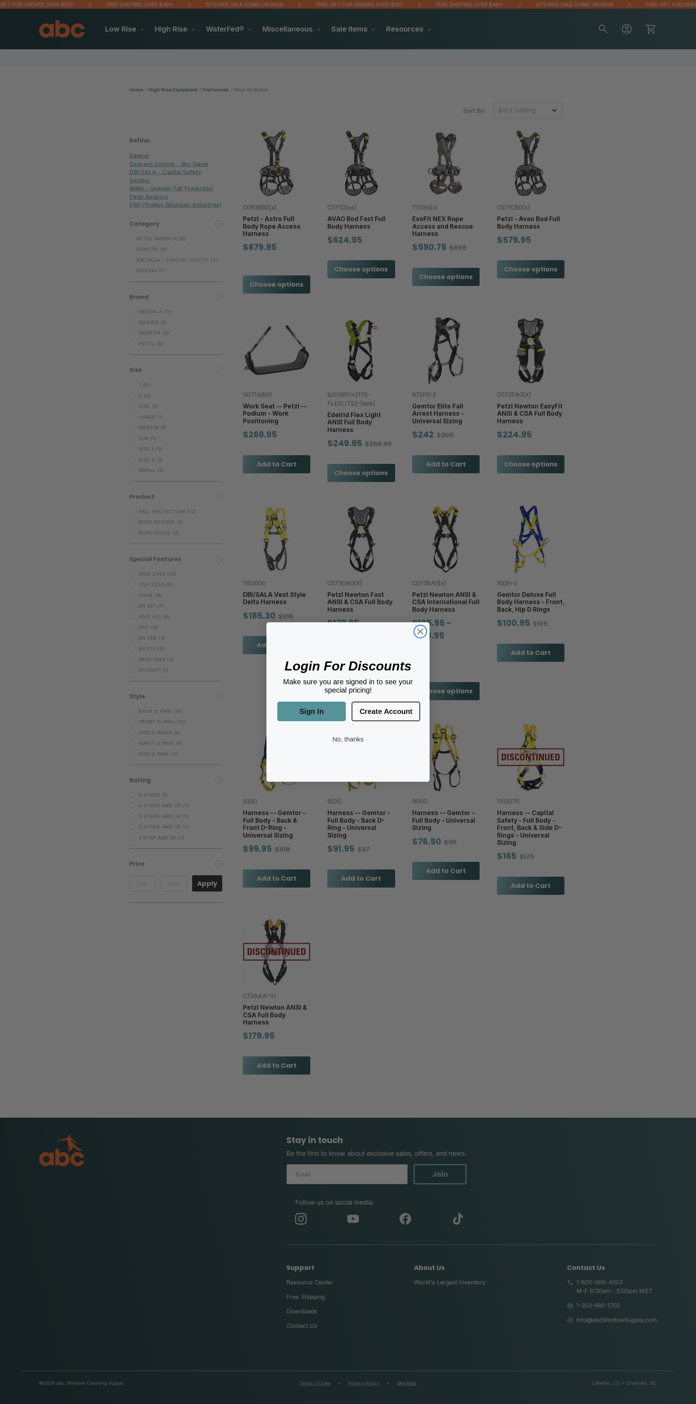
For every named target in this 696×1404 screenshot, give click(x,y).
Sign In (311, 711)
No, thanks (348, 739)
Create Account (386, 711)
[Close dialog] (420, 631)
